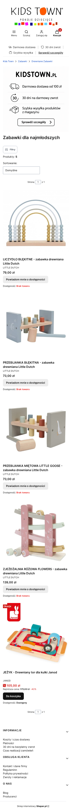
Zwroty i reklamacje (15, 777)
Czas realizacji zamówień (18, 750)
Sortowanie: (10, 163)
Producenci (10, 796)
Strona (31, 182)
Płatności (8, 743)
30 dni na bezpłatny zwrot (19, 746)
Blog (5, 792)
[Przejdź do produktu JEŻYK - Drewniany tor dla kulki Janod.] (36, 636)
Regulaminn (10, 769)
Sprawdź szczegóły (50, 52)
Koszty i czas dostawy (16, 739)
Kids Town (8, 61)
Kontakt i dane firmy (15, 766)
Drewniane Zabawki (42, 61)
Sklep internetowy (32, 806)
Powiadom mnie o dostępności (25, 279)
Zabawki (22, 61)
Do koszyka (13, 696)
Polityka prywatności (15, 773)
